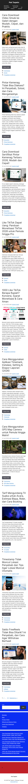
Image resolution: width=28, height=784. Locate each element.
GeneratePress (14, 781)
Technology (15, 5)
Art (21, 7)
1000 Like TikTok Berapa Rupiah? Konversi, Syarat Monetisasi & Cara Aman (12, 296)
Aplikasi (6, 689)
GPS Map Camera (9, 483)
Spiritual (15, 7)
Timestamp (7, 620)
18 (8, 698)
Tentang (4, 726)
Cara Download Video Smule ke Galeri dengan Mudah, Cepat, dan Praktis (12, 21)
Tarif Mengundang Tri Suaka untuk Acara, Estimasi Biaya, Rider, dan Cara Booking (14, 497)
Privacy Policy (6, 719)
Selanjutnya (13, 698)
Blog (3, 717)
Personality (6, 7)
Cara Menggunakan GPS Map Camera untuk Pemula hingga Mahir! (13, 431)
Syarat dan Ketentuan (8, 724)
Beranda (4, 715)
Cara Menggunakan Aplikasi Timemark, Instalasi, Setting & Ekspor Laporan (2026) (13, 365)
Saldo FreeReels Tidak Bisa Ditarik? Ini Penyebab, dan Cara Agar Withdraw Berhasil (14, 635)
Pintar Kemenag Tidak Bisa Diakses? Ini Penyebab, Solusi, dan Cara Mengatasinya (13, 88)
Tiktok (5, 280)
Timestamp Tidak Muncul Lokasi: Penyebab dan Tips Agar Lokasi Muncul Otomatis (13, 565)
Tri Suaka (6, 549)
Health (5, 8)
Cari (3, 704)
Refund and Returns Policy (9, 722)
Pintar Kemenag (8, 142)
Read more (6, 67)
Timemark (6, 417)
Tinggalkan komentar (9, 75)
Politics (12, 8)
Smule (5, 73)
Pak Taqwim (14, 2)
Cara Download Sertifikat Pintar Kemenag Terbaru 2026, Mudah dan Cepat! (12, 157)
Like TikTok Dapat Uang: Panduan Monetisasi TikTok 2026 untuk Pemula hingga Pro (13, 228)
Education (6, 5)
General (20, 8)
